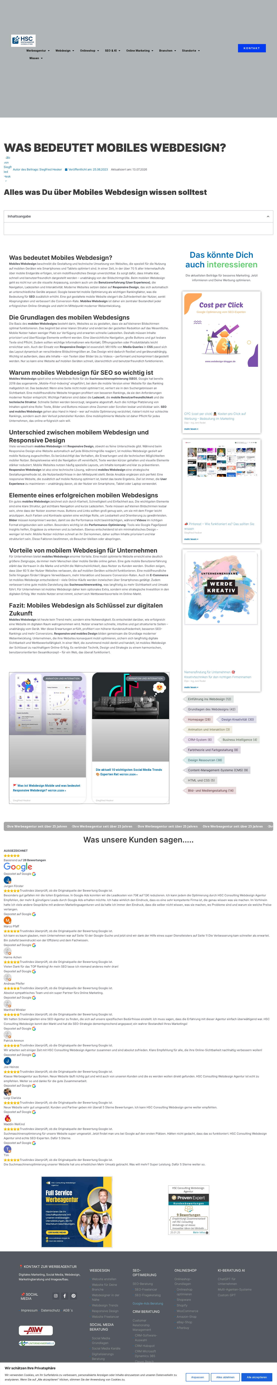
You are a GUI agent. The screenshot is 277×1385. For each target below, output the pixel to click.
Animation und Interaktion (209, 729)
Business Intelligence (240, 740)
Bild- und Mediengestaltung (211, 790)
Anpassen (197, 1377)
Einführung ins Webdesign (209, 699)
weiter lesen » (57, 790)
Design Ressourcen (205, 760)
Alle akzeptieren (257, 1377)
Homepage (199, 719)
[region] (138, 1374)
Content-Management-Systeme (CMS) (218, 770)
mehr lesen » (191, 428)
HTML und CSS (201, 780)
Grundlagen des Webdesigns (212, 709)
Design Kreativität (238, 719)
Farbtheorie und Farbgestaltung (213, 750)
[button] (268, 216)
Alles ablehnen (225, 1377)
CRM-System (200, 740)
